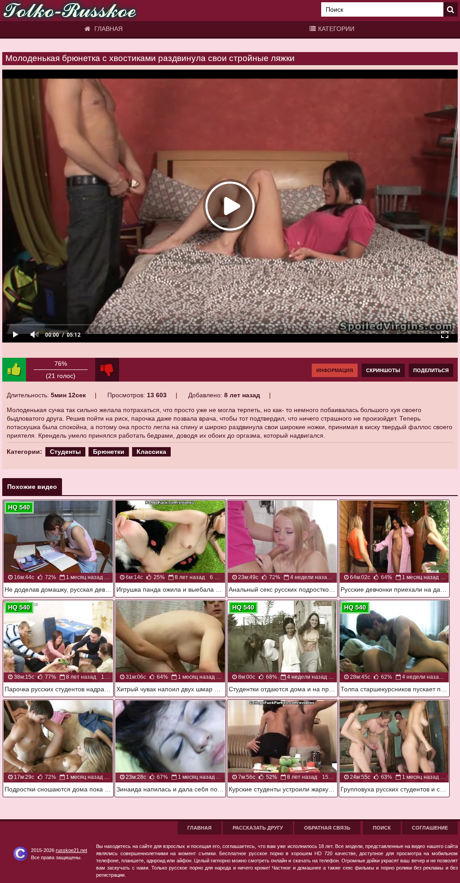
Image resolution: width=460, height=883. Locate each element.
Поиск (382, 827)
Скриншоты (383, 370)
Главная (108, 28)
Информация (334, 370)
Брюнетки (108, 451)
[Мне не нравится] (107, 370)
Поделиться (431, 370)
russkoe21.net (71, 850)
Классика (151, 451)
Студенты (65, 451)
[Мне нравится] (14, 370)
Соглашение (430, 827)
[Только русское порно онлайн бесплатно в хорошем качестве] (69, 10)
